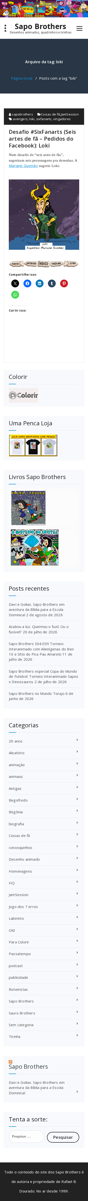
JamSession (70, 114)
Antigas (15, 788)
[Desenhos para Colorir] (44, 395)
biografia (16, 823)
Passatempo (20, 953)
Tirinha (14, 1036)
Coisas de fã (50, 114)
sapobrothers (22, 114)
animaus (16, 776)
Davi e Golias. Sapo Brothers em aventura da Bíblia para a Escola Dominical (37, 609)
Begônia (16, 811)
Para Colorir (19, 942)
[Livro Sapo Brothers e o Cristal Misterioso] (44, 547)
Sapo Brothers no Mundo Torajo (37, 693)
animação (17, 764)
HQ (12, 882)
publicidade (18, 977)
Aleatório (16, 752)
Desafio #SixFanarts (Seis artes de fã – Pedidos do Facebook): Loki (42, 138)
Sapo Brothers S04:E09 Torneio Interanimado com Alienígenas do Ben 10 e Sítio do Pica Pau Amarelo (41, 649)
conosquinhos (20, 847)
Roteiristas (18, 989)
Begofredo (18, 800)
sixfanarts (44, 119)
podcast (16, 965)
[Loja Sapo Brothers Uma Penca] (44, 445)
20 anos (15, 741)
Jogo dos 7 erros (23, 906)
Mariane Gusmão (23, 165)
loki (31, 119)
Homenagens (20, 871)
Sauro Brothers (22, 1013)
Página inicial (22, 78)
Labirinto (16, 918)
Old (12, 930)
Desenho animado (24, 859)
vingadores (62, 119)
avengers (20, 119)
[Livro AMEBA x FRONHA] (44, 508)
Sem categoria (21, 1024)
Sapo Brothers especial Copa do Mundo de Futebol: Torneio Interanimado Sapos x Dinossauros (43, 676)
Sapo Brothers (40, 26)
